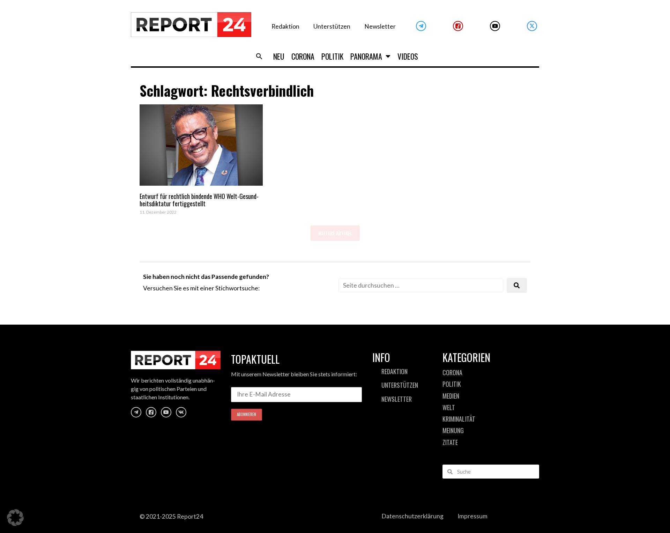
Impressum (472, 516)
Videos (407, 56)
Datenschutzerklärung (412, 516)
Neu (278, 56)
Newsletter (380, 26)
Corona (302, 56)
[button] (259, 56)
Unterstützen (331, 26)
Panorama (366, 56)
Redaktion (285, 26)
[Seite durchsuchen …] (420, 285)
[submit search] (517, 285)
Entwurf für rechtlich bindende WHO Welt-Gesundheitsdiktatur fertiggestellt (199, 200)
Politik (332, 56)
